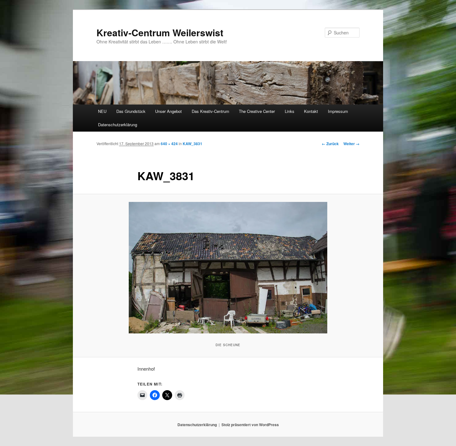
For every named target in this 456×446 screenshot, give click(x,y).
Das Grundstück (130, 111)
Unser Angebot (168, 111)
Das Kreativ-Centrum (210, 111)
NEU (102, 111)
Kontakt (311, 111)
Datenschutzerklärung (117, 124)
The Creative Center (257, 111)
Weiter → (351, 143)
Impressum (338, 111)
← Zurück (330, 143)
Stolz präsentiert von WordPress (250, 424)
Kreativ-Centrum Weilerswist (159, 32)
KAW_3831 (192, 143)
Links (289, 111)
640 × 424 (169, 143)
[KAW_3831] (228, 267)
